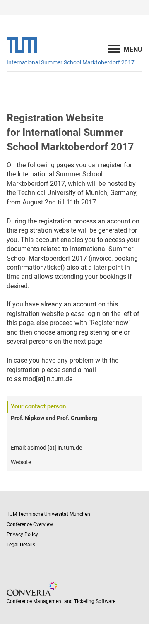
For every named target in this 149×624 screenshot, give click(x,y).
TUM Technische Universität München (48, 514)
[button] (133, 49)
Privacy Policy (22, 534)
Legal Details (21, 545)
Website (21, 462)
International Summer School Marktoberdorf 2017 (71, 62)
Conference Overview (30, 524)
